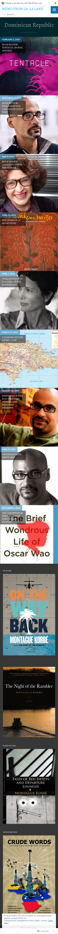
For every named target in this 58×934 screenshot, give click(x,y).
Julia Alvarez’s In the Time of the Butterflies (12, 281)
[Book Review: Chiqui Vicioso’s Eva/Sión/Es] (29, 183)
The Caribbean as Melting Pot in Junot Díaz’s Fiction (12, 517)
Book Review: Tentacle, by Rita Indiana (12, 47)
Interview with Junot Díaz (11, 456)
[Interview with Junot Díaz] (29, 476)
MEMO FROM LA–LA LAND (22, 8)
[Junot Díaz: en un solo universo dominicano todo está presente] (29, 417)
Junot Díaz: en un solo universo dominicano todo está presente (12, 401)
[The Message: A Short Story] (29, 241)
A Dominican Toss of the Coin (12, 339)
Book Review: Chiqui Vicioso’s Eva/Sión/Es (12, 164)
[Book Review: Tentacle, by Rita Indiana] (29, 66)
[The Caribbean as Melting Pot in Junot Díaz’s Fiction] (29, 534)
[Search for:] (18, 14)
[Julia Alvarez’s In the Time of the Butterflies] (29, 300)
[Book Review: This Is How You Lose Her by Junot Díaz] (29, 124)
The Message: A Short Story (11, 222)
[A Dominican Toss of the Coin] (29, 358)
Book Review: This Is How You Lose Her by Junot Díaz (12, 107)
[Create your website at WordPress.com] (29, 3)
